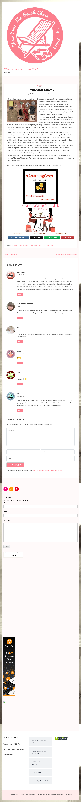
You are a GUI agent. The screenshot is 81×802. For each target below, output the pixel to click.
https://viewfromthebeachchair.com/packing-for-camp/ (30, 135)
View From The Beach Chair (21, 69)
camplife (31, 245)
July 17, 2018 (20, 306)
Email (5, 511)
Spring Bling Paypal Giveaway (13, 749)
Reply (19, 294)
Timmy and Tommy (48, 245)
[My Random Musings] (40, 170)
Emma (19, 327)
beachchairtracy (41, 94)
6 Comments (50, 94)
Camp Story (40, 85)
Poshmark (13, 555)
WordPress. (68, 794)
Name (6, 502)
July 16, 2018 (20, 275)
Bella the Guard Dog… (10, 254)
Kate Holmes (21, 272)
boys (11, 245)
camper (25, 245)
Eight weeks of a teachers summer (66, 254)
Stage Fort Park (8, 754)
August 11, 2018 (21, 354)
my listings (17, 553)
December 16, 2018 (22, 375)
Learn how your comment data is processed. (47, 470)
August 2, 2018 (21, 330)
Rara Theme (51, 794)
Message (7, 520)
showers (38, 245)
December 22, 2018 (22, 396)
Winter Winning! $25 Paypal (13, 744)
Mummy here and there (25, 304)
